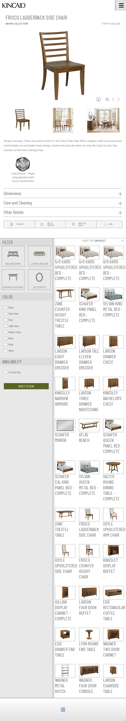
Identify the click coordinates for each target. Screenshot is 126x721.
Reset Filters (26, 386)
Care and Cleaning (18, 202)
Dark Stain (13, 313)
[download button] (98, 99)
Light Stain (13, 325)
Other (10, 344)
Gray (10, 319)
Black (11, 307)
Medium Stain (14, 332)
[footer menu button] (63, 709)
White (11, 350)
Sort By (88, 240)
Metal (10, 338)
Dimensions (12, 193)
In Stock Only (14, 372)
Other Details (14, 212)
